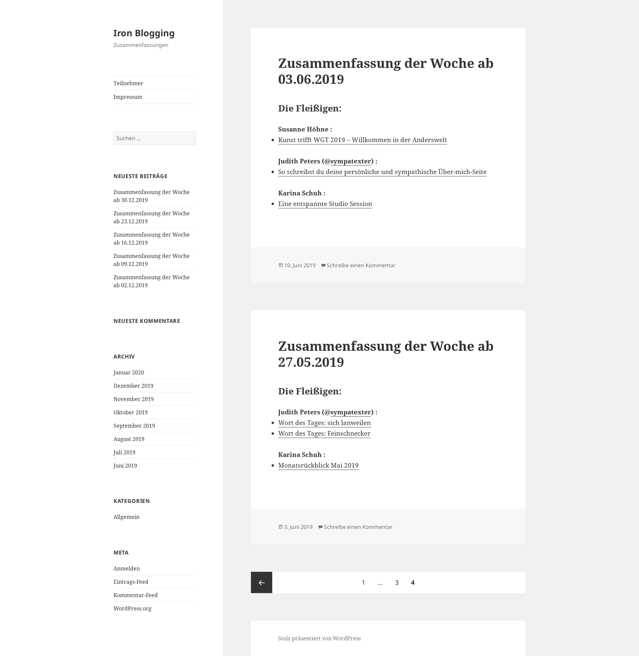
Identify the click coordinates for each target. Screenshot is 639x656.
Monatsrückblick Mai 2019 (318, 465)
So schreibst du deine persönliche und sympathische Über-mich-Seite (382, 171)
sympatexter (350, 161)
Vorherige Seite (261, 582)
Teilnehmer (128, 83)
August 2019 (128, 439)
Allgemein (126, 517)
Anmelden (126, 568)
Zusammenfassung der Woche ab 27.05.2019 (386, 353)
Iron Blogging (144, 33)
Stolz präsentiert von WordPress (319, 638)
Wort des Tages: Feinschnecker (324, 433)
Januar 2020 (128, 372)
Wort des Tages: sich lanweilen (324, 422)
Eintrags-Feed (130, 581)
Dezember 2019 (133, 385)
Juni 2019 (125, 465)
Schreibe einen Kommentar (361, 265)
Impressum (127, 97)
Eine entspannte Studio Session (325, 203)
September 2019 (134, 425)
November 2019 (133, 399)
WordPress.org (132, 608)
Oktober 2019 (130, 412)
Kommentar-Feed (135, 595)
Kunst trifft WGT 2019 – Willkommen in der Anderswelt (362, 139)
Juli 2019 (124, 452)
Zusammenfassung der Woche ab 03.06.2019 (386, 71)
